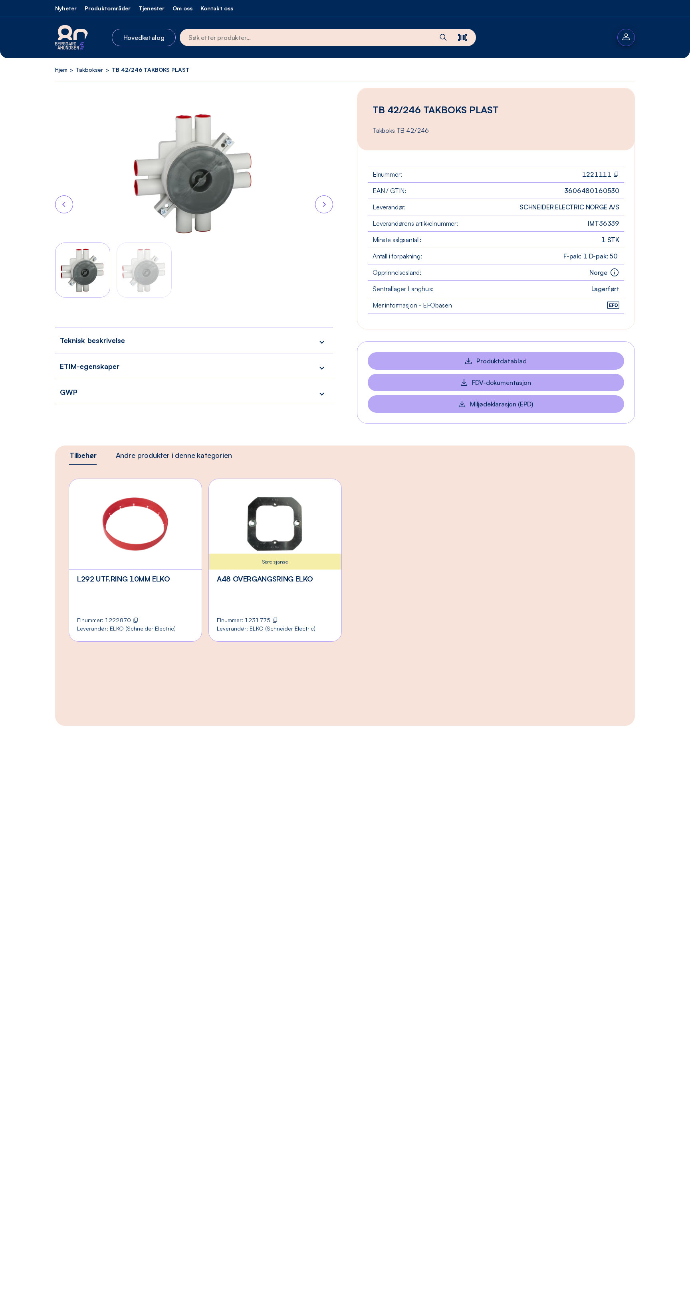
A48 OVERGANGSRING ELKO (265, 578)
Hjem (61, 69)
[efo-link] (613, 305)
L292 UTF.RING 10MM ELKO (123, 578)
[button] (194, 340)
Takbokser (89, 69)
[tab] (83, 455)
